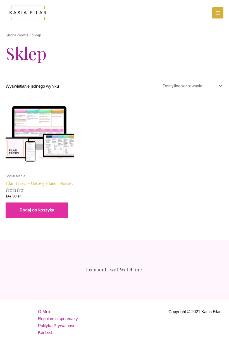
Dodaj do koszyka (37, 210)
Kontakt (45, 332)
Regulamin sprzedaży (58, 318)
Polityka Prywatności (57, 325)
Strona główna (17, 35)
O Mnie (44, 311)
